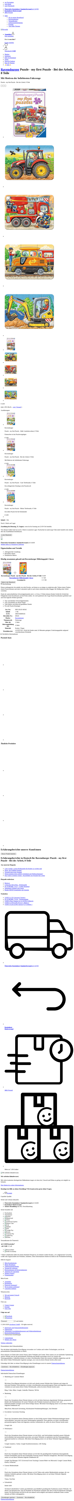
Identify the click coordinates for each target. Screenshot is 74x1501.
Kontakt (10, 24)
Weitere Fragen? (10, 1273)
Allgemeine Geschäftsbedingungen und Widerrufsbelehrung (23, 1331)
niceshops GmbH (14, 1324)
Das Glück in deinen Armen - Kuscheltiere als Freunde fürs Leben (25, 875)
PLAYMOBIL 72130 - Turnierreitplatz (16, 899)
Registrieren (8, 1283)
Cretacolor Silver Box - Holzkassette (16, 885)
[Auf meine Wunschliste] (1, 537)
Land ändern (19, 1321)
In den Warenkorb (6, 535)
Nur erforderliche (14, 1367)
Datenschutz (8, 1329)
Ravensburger (10, 69)
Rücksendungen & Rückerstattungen (16, 1270)
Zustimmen (5, 1367)
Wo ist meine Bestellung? (16, 17)
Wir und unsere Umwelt (12, 1295)
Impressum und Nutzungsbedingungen (16, 1328)
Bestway (7, 883)
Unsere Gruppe (9, 1305)
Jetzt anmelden (9, 36)
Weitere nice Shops (10, 1339)
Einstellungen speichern (8, 1497)
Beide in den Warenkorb (8, 582)
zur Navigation (9, 2)
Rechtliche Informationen (10, 634)
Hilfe (6, 16)
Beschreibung (6, 584)
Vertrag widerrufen (6, 1343)
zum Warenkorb (9, 6)
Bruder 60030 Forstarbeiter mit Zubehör (17, 890)
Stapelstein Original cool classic (14, 888)
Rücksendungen (13, 19)
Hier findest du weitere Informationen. (12, 1185)
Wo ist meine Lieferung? (12, 1287)
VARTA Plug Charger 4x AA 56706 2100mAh (19, 901)
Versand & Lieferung (11, 1268)
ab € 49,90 (22, 9)
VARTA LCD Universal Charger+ (15, 897)
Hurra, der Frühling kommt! (13, 870)
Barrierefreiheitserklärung (12, 1333)
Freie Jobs (8, 1308)
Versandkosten (12, 21)
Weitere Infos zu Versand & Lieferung (12, 544)
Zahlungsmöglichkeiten (15, 23)
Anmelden (8, 1281)
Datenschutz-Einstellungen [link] (13, 1334)
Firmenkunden (9, 1275)
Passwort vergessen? (11, 1285)
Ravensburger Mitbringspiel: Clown (21, 578)
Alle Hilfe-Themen (14, 26)
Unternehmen (9, 1338)
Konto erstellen (9, 42)
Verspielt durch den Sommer (13, 872)
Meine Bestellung (10, 1265)
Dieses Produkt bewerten (9, 854)
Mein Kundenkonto (11, 1263)
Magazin (7, 1297)
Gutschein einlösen (10, 1288)
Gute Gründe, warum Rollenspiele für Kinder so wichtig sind (23, 868)
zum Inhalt (8, 4)
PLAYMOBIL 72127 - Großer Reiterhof (17, 886)
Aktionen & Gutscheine (12, 1271)
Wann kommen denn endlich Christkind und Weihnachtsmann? (24, 874)
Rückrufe (7, 1298)
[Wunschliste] (6, 46)
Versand (9, 12)
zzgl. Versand (17, 407)
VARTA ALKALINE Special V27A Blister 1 (18, 904)
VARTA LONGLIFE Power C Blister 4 (17, 903)
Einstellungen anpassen (27, 1367)
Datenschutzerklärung (58, 1363)
